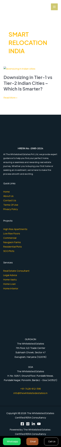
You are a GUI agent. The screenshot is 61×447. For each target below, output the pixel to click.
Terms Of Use (10, 204)
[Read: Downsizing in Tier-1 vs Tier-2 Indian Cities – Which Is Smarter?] (19, 68)
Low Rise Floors (11, 233)
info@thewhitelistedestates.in (30, 393)
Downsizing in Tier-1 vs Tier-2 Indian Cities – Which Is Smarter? (28, 82)
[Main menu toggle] (54, 6)
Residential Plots (12, 246)
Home (6, 191)
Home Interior (10, 288)
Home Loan (9, 283)
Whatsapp (12, 441)
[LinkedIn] (33, 424)
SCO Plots (8, 251)
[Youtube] (39, 424)
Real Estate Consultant (16, 270)
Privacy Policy (10, 209)
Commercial (9, 237)
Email (33, 441)
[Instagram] (28, 424)
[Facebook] (22, 424)
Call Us (51, 441)
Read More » (10, 98)
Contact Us (9, 200)
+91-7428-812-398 (30, 388)
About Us (8, 196)
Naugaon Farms (12, 242)
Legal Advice (10, 275)
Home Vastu (10, 279)
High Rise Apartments (15, 229)
